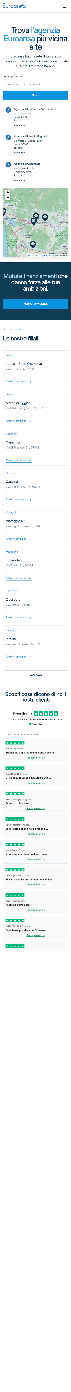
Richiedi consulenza (35, 304)
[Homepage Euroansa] (14, 6)
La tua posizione (13, 76)
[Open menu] (64, 6)
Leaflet (33, 255)
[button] (33, 221)
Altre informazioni (16, 381)
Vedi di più (35, 675)
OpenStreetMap (48, 255)
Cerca (35, 95)
